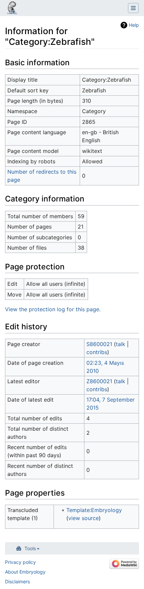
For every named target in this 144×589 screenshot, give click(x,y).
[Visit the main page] (12, 9)
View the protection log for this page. (52, 309)
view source (83, 518)
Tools (30, 548)
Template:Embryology (94, 510)
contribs (96, 352)
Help (134, 25)
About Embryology (25, 572)
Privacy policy (20, 562)
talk (120, 344)
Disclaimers (17, 581)
